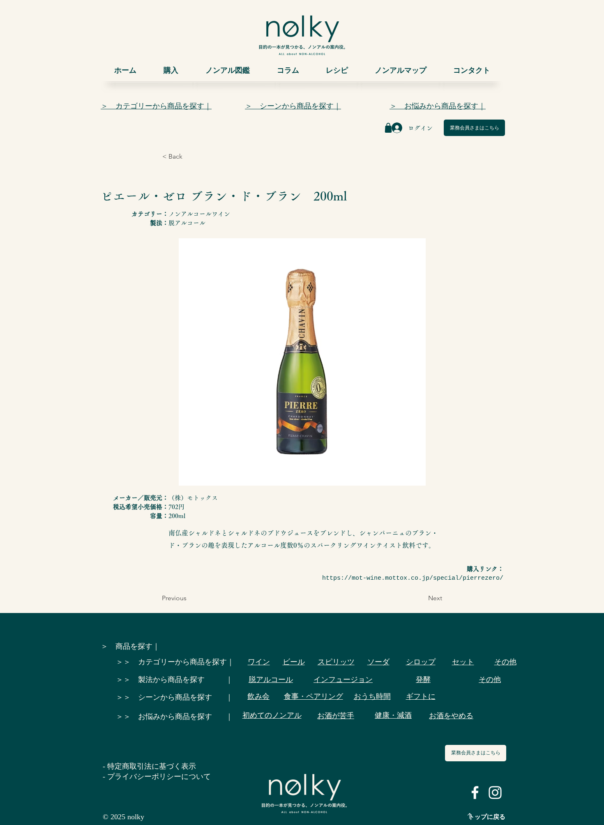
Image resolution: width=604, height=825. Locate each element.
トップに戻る (486, 816)
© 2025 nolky (123, 817)
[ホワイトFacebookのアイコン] (475, 792)
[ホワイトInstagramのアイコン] (495, 792)
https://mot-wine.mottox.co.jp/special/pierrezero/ (412, 578)
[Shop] (388, 128)
